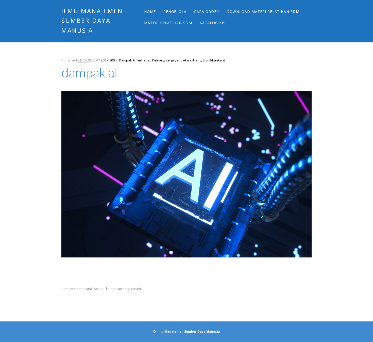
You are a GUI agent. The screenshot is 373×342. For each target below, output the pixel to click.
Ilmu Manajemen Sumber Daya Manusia (92, 21)
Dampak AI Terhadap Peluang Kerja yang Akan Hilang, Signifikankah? (172, 60)
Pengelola (175, 11)
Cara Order (206, 11)
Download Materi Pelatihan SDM (263, 11)
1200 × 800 (107, 60)
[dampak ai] (186, 262)
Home (150, 11)
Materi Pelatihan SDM (168, 22)
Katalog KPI (213, 22)
